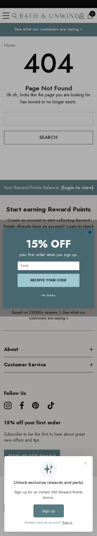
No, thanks (48, 294)
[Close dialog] (90, 232)
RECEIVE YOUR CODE (48, 280)
